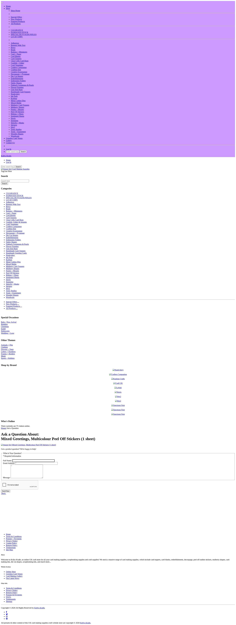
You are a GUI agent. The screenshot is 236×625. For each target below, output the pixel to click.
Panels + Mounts (17, 109)
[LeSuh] (118, 388)
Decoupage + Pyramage (20, 74)
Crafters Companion (19, 67)
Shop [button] (8, 8)
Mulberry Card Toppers (20, 105)
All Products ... (12, 308)
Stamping (14, 121)
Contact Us (10, 143)
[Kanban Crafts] (118, 379)
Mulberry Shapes (17, 107)
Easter (3, 329)
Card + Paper (16, 54)
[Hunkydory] (118, 370)
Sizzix (13, 118)
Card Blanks (16, 56)
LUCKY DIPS (16, 37)
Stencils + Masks (17, 123)
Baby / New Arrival (8, 322)
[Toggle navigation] (2, 2)
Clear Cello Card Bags (19, 61)
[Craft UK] (118, 383)
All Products (16, 24)
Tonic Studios (16, 129)
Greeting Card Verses (14, 138)
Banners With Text (18, 45)
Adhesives (15, 43)
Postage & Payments (14, 595)
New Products (16, 19)
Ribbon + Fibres (17, 114)
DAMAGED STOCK (19, 32)
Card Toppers (16, 59)
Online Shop (11, 572)
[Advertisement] (74, 512)
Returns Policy (11, 545)
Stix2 (13, 127)
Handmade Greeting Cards (16, 253)
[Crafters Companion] (118, 374)
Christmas (5, 326)
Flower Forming (17, 87)
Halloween (5, 331)
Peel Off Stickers (17, 112)
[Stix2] (118, 392)
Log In (8, 149)
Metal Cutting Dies (18, 101)
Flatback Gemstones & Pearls (22, 85)
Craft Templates (17, 65)
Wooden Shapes (17, 134)
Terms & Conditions (14, 536)
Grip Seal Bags (17, 90)
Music (3, 356)
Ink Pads (14, 96)
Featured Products (18, 21)
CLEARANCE (17, 30)
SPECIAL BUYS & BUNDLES (24, 34)
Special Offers (16, 17)
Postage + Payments (14, 539)
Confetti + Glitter (17, 63)
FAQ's (8, 597)
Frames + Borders (8, 354)
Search (4, 176)
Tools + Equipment (18, 132)
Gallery (9, 140)
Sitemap (9, 601)
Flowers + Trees (7, 349)
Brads (13, 50)
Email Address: (9, 463)
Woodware (15, 136)
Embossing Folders (18, 81)
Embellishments (17, 78)
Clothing (4, 347)
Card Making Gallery (14, 576)
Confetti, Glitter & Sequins (16, 222)
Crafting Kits (16, 70)
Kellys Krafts (6, 156)
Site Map (9, 550)
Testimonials (11, 548)
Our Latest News (12, 578)
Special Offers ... (12, 302)
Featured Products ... (14, 306)
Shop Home (15, 11)
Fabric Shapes (16, 83)
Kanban (14, 98)
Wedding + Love (7, 333)
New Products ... (12, 304)
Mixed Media (16, 103)
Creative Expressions (19, 72)
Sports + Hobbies (8, 358)
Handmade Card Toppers (20, 92)
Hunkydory (15, 94)
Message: (6, 478)
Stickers (14, 125)
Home (8, 6)
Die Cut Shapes (17, 76)
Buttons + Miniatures (19, 52)
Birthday (4, 324)
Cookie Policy (11, 543)
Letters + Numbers (8, 352)
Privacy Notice (11, 541)
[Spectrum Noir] (118, 405)
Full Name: (7, 461)
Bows (13, 47)
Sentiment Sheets (17, 116)
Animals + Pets (7, 345)
